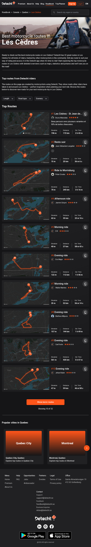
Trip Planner (60, 4)
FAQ (18, 479)
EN (87, 4)
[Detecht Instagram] (45, 527)
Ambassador (29, 483)
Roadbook (50, 4)
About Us (30, 4)
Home (7, 479)
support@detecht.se (44, 498)
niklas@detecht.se (44, 510)
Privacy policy (55, 483)
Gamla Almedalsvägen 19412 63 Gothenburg (75, 480)
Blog (42, 4)
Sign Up (72, 4)
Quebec (25, 12)
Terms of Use (55, 479)
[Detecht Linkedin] (39, 527)
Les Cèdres (36, 12)
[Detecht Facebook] (52, 527)
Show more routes (45, 402)
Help (37, 4)
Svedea (42, 479)
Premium (21, 4)
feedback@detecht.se (45, 504)
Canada (16, 12)
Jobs (26, 479)
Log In (80, 4)
